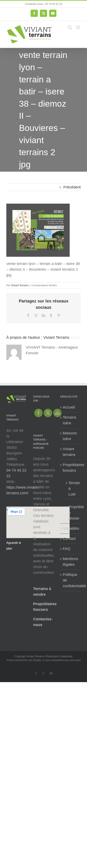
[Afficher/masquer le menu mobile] (78, 27)
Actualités (71, 528)
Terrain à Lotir (72, 488)
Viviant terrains (69, 452)
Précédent (72, 187)
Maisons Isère (70, 436)
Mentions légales (70, 562)
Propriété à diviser (72, 512)
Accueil (69, 407)
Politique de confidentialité (71, 580)
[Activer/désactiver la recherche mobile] (70, 27)
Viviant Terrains (20, 285)
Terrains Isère (69, 420)
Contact (69, 538)
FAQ (66, 549)
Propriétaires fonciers (71, 468)
